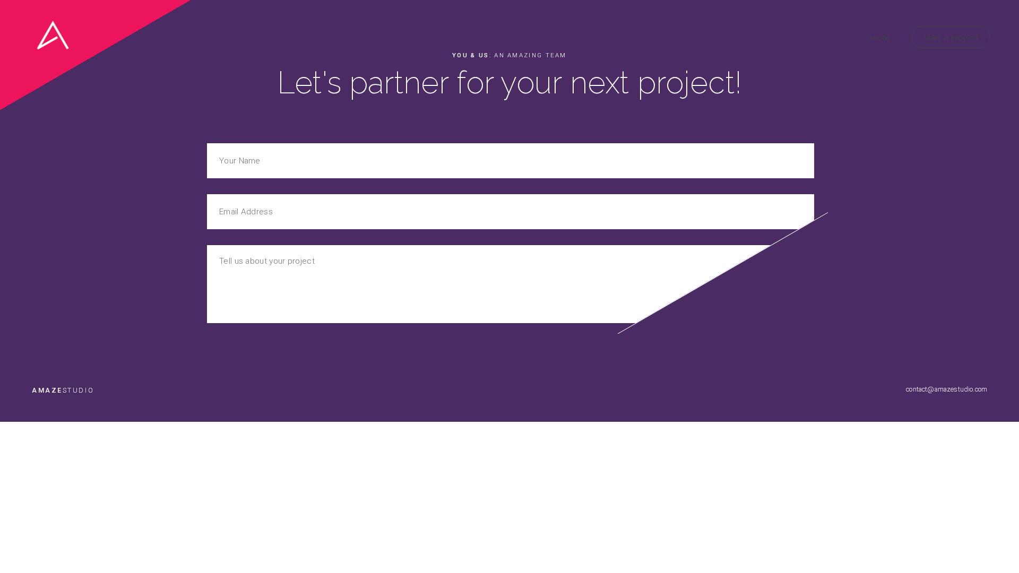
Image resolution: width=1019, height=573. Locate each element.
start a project (950, 37)
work (880, 37)
